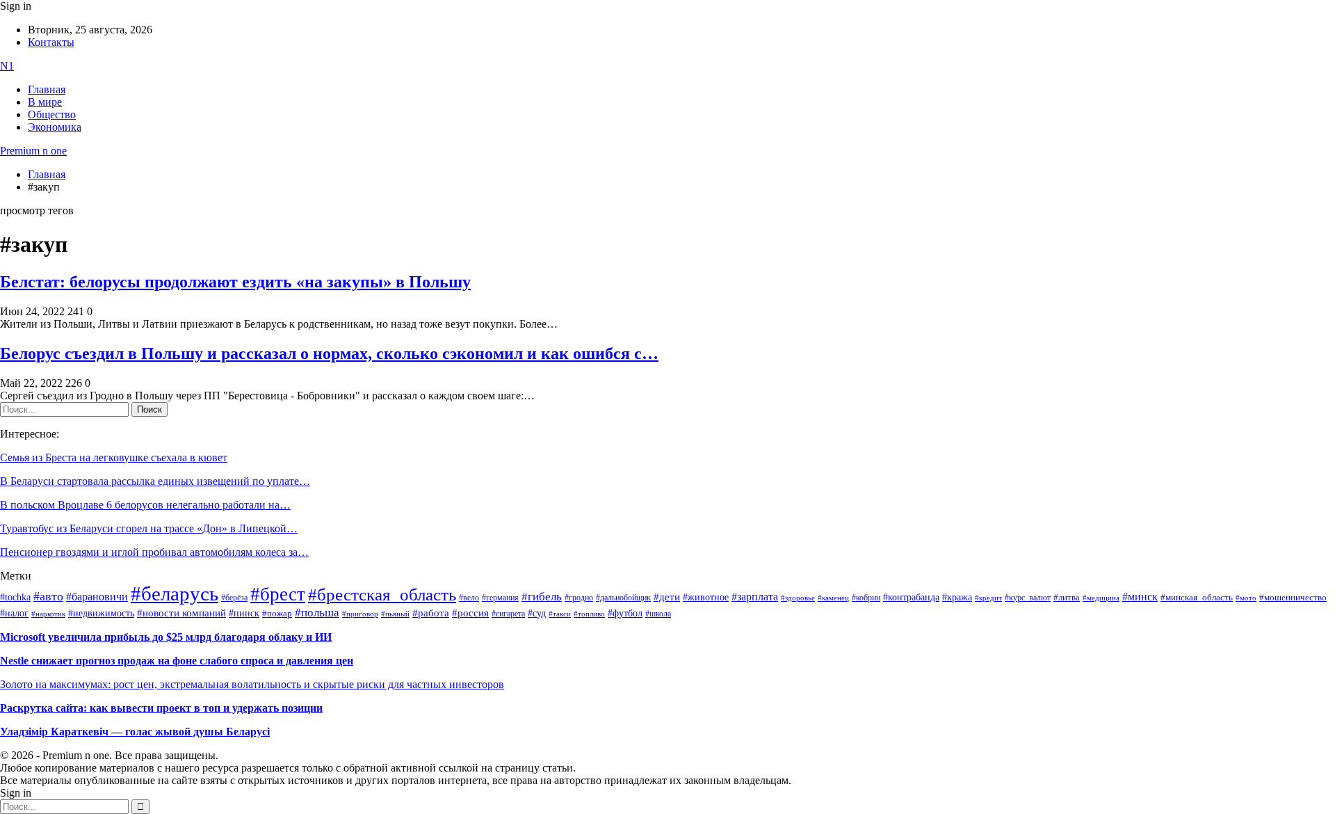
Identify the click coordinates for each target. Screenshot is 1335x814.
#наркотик (48, 614)
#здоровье (798, 597)
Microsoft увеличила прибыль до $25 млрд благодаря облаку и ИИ (166, 637)
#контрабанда (911, 597)
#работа (430, 613)
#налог (14, 613)
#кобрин (866, 597)
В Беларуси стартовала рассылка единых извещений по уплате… (155, 481)
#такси (560, 614)
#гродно (579, 597)
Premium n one (33, 151)
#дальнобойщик (623, 597)
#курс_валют (1028, 597)
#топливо (589, 613)
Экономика (54, 127)
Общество (52, 114)
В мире (45, 102)
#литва (1066, 597)
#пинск (244, 613)
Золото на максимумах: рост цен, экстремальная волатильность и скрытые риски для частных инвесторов (252, 684)
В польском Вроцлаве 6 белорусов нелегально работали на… (145, 505)
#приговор (360, 613)
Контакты (51, 42)
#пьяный (395, 613)
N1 (7, 66)
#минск (1140, 596)
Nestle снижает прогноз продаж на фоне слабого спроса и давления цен (176, 661)
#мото (1246, 597)
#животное (706, 596)
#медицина (1101, 597)
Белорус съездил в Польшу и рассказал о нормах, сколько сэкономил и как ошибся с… (329, 353)
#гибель (541, 596)
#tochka (15, 596)
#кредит (988, 597)
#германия (500, 597)
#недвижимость (101, 613)
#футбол (625, 613)
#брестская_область (382, 594)
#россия (470, 613)
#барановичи (97, 596)
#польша (317, 612)
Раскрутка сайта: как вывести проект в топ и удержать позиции (161, 708)
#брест (277, 594)
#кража (957, 597)
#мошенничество (1293, 597)
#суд (537, 613)
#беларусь (174, 593)
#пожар (277, 613)
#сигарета (508, 614)
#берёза (234, 597)
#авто (48, 596)
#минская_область (1196, 597)
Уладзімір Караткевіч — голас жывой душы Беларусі (135, 731)
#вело (469, 597)
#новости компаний (181, 613)
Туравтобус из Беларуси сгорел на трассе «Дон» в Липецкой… (149, 528)
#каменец (833, 597)
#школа (658, 614)
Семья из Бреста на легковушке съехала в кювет (113, 457)
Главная (46, 89)
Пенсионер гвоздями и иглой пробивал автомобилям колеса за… (154, 552)
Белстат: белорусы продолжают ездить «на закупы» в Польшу (235, 282)
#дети (667, 596)
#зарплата (754, 596)
